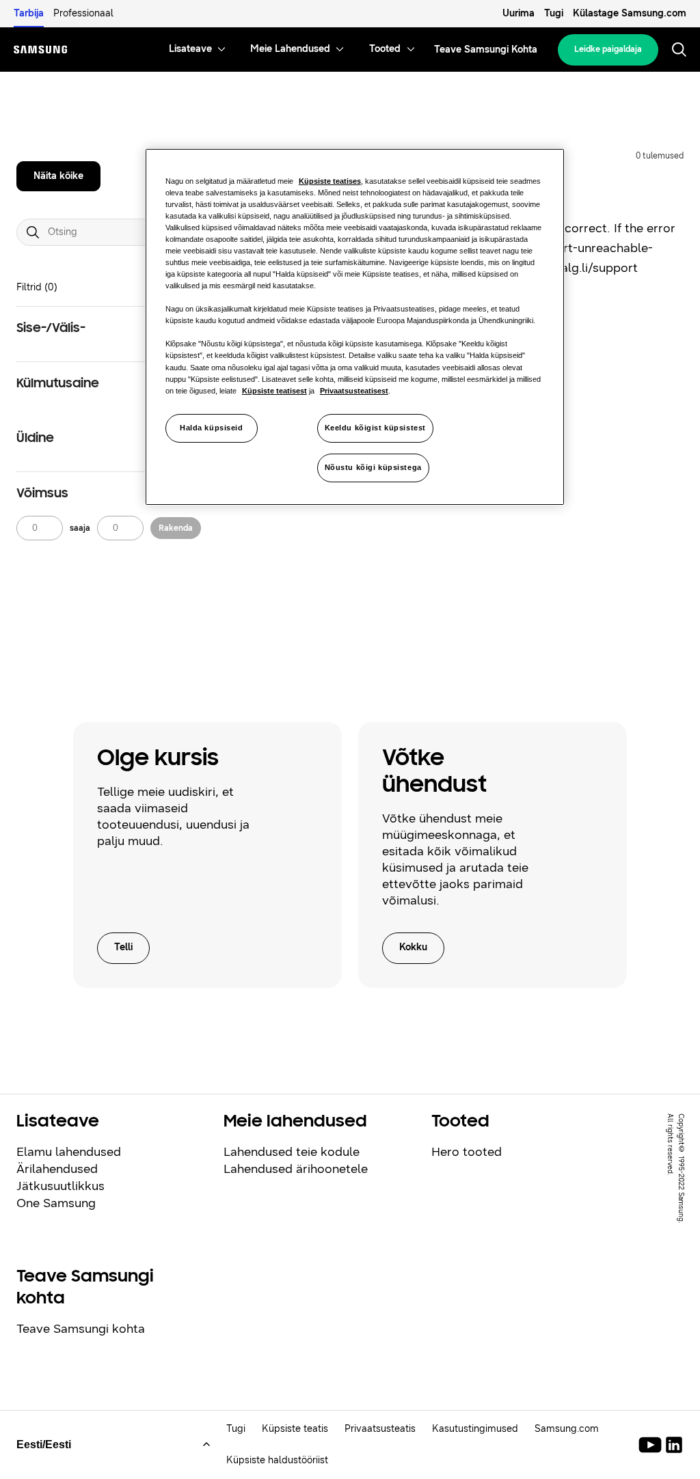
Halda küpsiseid (211, 428)
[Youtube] (652, 1444)
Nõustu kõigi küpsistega (373, 467)
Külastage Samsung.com (629, 13)
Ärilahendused (57, 1168)
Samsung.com (567, 1429)
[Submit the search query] (33, 232)
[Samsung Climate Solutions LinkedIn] (674, 1444)
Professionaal (83, 13)
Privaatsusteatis (380, 1429)
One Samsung (56, 1203)
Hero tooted (466, 1151)
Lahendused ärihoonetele (296, 1168)
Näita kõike (58, 176)
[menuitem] (190, 49)
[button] (122, 328)
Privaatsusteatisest (354, 391)
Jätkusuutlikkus (60, 1185)
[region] (355, 327)
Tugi (553, 13)
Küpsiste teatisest (274, 391)
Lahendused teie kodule (292, 1151)
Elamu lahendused (68, 1151)
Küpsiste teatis (295, 1429)
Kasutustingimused (475, 1429)
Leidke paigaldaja (608, 49)
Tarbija (29, 13)
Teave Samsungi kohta (80, 1328)
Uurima (518, 13)
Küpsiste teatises (330, 181)
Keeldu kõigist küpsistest (375, 428)
